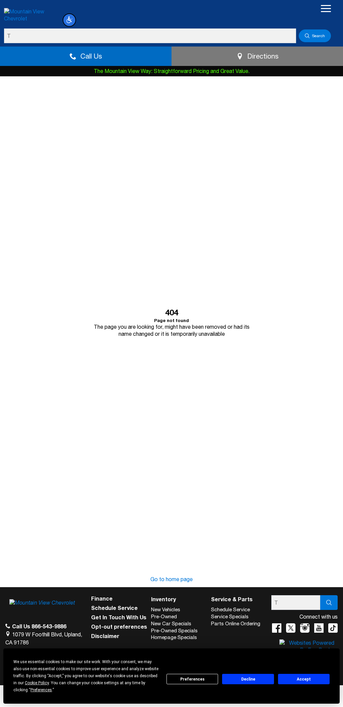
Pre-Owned (164, 616)
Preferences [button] (41, 690)
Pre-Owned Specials (174, 630)
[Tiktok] (333, 628)
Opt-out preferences (119, 627)
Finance (102, 599)
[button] (69, 20)
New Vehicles (165, 609)
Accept (304, 679)
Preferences (192, 679)
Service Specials (230, 616)
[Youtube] (319, 628)
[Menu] (326, 8)
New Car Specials (171, 623)
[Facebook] (276, 628)
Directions (262, 56)
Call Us (91, 56)
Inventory (163, 599)
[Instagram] (305, 628)
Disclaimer (105, 636)
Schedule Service (114, 608)
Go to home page (171, 579)
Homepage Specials (174, 637)
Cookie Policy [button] (37, 683)
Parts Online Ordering (235, 623)
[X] (290, 628)
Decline (248, 679)
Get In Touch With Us (118, 617)
